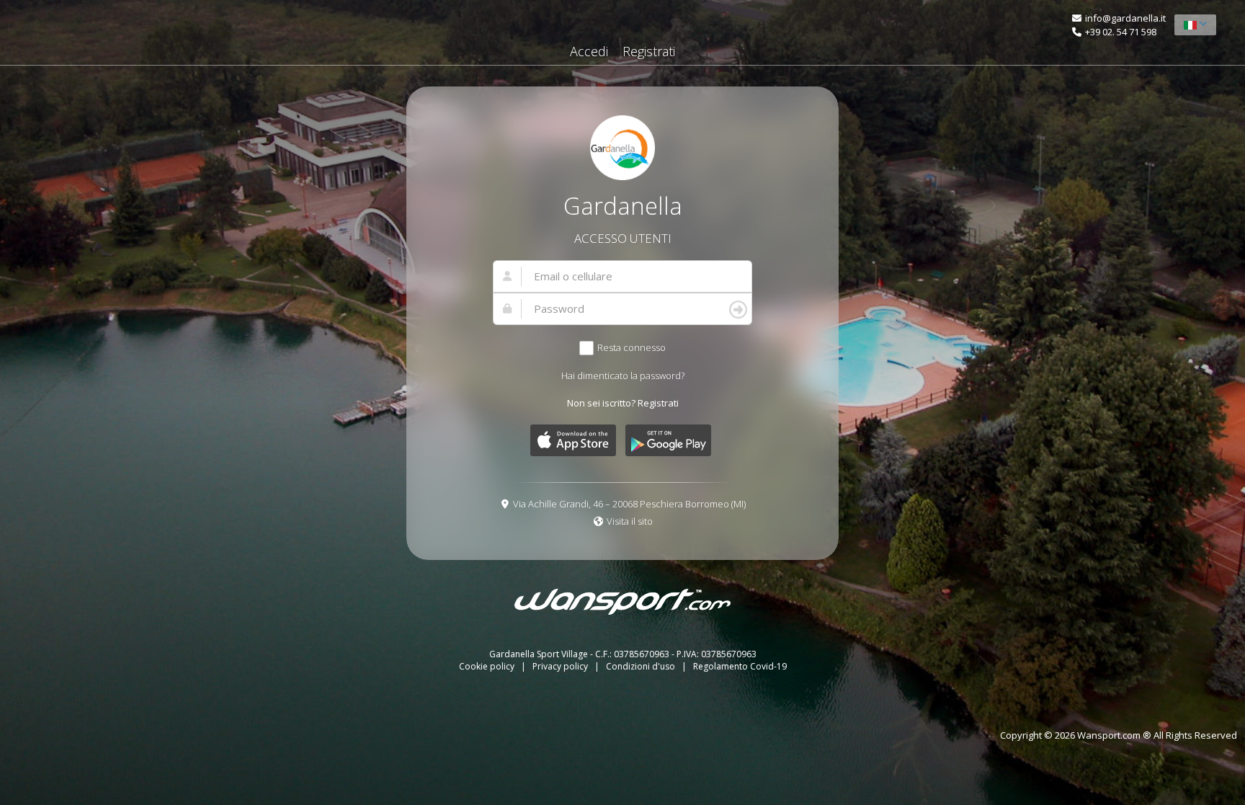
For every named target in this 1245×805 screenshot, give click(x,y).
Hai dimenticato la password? (622, 375)
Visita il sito (630, 521)
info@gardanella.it (1125, 18)
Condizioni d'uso (641, 666)
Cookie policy (488, 666)
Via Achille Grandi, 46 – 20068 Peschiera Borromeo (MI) (629, 503)
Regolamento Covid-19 (740, 666)
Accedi (589, 51)
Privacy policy (561, 666)
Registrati (648, 51)
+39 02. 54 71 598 (1120, 31)
